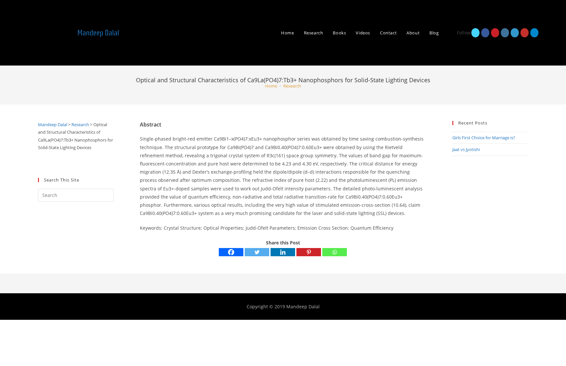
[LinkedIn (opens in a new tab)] (515, 32)
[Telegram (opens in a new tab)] (534, 32)
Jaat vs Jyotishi (466, 149)
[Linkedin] (283, 252)
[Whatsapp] (334, 252)
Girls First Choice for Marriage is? (483, 138)
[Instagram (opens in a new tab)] (505, 32)
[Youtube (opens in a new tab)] (524, 32)
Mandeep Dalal (98, 32)
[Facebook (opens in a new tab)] (485, 32)
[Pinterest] (308, 252)
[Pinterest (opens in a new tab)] (495, 32)
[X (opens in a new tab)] (475, 32)
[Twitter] (257, 252)
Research (292, 86)
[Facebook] (231, 252)
